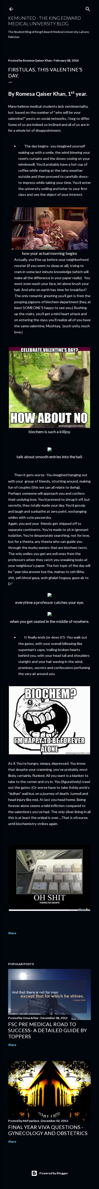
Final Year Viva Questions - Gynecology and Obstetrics (48, 1130)
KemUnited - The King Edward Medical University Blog (44, 20)
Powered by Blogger (53, 1173)
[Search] (88, 8)
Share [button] (12, 933)
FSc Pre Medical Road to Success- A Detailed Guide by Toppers (47, 1030)
